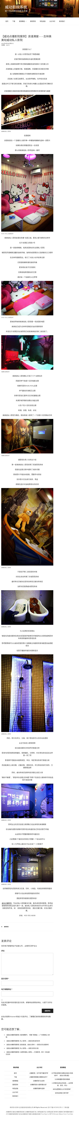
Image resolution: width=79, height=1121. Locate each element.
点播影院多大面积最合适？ (38, 1084)
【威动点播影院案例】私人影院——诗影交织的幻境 (22, 1048)
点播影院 (9, 1112)
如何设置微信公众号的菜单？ (62, 1089)
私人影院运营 (49, 1112)
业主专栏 (52, 21)
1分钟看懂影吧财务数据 (62, 1079)
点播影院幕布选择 (39, 1088)
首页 (6, 21)
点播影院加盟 (29, 1112)
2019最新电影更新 (12, 1114)
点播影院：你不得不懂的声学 (38, 1073)
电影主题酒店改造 (34, 1114)
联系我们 (62, 21)
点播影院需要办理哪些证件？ (38, 1077)
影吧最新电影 (68, 1112)
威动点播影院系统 (18, 1112)
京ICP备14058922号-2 (55, 1107)
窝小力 (12, 43)
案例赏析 (33, 21)
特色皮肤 (43, 21)
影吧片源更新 (58, 1112)
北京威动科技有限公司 (26, 1107)
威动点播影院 (7, 903)
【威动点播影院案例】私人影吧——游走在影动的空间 (23, 1041)
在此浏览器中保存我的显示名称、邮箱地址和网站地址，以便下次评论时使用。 (26, 1004)
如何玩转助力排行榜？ (62, 1093)
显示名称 (5, 979)
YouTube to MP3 (47, 1114)
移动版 (67, 1107)
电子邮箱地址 (6, 989)
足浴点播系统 (23, 1114)
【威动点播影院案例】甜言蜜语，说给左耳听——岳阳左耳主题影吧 (27, 1044)
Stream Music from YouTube (63, 1114)
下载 (13, 21)
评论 (3, 951)
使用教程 (22, 21)
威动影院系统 (16, 7)
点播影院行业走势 (39, 1081)
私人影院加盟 (39, 1112)
